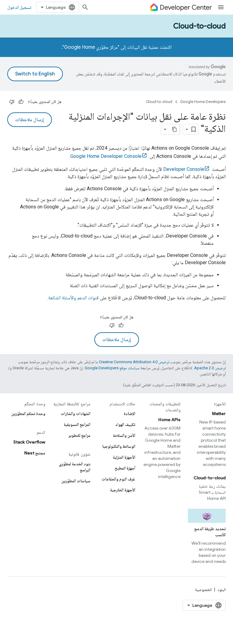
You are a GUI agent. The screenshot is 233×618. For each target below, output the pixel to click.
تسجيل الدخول (19, 7)
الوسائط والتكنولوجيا (118, 446)
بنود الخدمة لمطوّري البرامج (74, 467)
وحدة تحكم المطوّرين (28, 413)
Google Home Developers (203, 101)
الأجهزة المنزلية (124, 457)
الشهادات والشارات (75, 413)
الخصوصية (203, 589)
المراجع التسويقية (77, 424)
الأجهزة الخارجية (122, 490)
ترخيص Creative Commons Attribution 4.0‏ (134, 362)
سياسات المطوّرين (75, 480)
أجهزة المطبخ (125, 468)
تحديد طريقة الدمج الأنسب (210, 531)
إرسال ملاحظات (29, 120)
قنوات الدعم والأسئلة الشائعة (73, 298)
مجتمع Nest (34, 453)
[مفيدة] (20, 101)
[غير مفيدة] (11, 101)
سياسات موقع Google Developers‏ (112, 368)
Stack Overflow (29, 442)
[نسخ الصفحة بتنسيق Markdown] (174, 129)
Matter (219, 413)
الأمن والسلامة (124, 435)
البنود (222, 589)
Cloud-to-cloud (199, 26)
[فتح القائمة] (221, 7)
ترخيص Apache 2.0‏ (210, 368)
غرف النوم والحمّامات (118, 479)
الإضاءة (129, 413)
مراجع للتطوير (79, 435)
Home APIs (169, 419)
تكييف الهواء (125, 424)
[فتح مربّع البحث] (85, 7)
